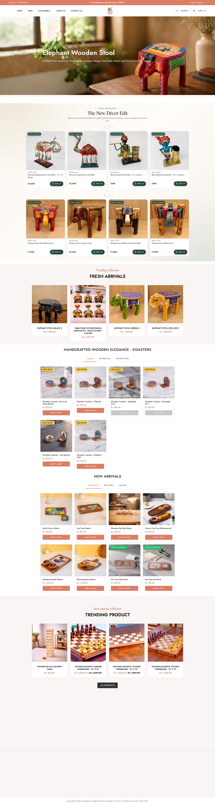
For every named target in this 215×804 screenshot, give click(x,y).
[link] (56, 392)
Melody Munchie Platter (53, 579)
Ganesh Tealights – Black (79, 243)
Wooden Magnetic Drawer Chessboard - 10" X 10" (88, 668)
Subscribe (131, 738)
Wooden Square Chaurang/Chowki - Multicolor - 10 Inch (166, 175)
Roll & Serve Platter (51, 528)
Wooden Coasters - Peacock (89, 402)
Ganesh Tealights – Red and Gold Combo (168, 243)
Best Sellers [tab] (109, 485)
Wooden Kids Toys (142, 783)
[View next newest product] (110, 126)
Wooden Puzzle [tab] (122, 358)
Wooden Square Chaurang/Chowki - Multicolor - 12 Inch (125, 175)
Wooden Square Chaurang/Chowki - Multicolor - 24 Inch (83, 175)
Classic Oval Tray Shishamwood (158, 528)
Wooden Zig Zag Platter (121, 528)
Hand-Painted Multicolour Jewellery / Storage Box (125, 244)
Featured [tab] (123, 485)
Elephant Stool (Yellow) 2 (165, 328)
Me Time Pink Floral (119, 579)
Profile (163, 775)
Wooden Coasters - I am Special (56, 455)
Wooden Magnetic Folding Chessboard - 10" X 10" (127, 668)
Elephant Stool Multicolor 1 (39, 243)
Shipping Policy (115, 778)
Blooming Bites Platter (86, 579)
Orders (163, 770)
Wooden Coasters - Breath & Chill (89, 456)
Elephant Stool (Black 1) (49, 328)
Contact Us (87, 778)
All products (107, 685)
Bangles (138, 787)
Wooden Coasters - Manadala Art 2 (123, 403)
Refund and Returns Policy (119, 783)
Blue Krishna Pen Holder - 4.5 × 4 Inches (44, 174)
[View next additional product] (110, 195)
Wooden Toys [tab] (104, 358)
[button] (198, 11)
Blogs (111, 769)
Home (85, 769)
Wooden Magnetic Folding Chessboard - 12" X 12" (165, 668)
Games (137, 773)
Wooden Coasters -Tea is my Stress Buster (55, 403)
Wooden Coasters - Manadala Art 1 (157, 403)
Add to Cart (56, 413)
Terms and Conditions (117, 787)
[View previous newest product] (104, 126)
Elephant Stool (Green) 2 (127, 328)
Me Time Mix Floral (153, 579)
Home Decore (140, 769)
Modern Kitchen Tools (143, 778)
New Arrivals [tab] (93, 485)
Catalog (86, 773)
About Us (86, 783)
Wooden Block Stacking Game (49, 668)
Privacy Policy (114, 773)
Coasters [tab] (90, 358)
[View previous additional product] (104, 195)
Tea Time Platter (84, 528)
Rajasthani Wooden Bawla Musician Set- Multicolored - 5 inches (88, 331)
